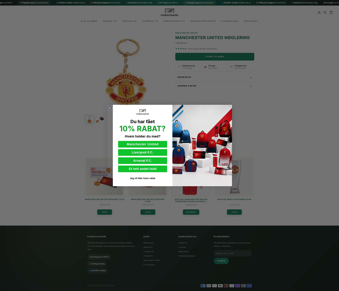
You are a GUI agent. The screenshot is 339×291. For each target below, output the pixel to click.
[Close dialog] (109, 108)
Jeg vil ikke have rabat (142, 178)
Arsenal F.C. (142, 160)
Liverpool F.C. (142, 152)
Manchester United (143, 144)
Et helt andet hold (142, 169)
